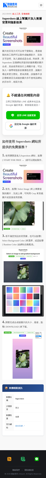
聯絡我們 (16, 470)
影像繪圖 (26, 14)
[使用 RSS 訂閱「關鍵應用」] (9, 459)
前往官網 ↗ (20, 426)
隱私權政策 (29, 470)
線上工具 (16, 14)
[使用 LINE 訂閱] (36, 459)
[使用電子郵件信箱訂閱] (23, 459)
